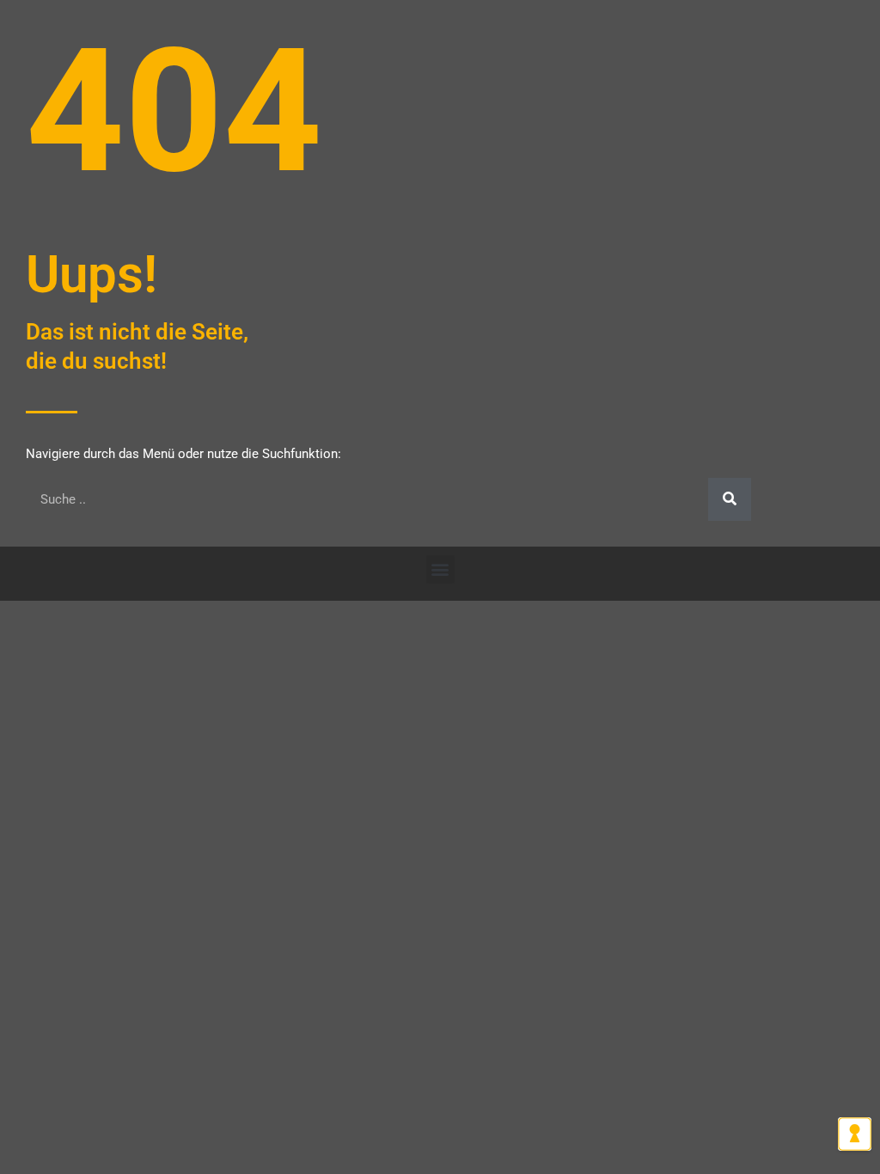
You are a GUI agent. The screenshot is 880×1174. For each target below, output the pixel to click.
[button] (440, 569)
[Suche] (729, 499)
